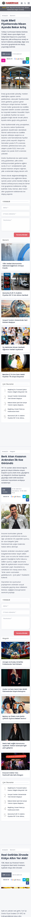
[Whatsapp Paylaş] (27, 58)
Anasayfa (5, 16)
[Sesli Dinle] (3, 60)
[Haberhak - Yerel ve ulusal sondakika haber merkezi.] (10, 3)
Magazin (12, 451)
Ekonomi (12, 16)
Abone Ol (9, 59)
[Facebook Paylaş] (24, 62)
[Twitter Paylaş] (27, 62)
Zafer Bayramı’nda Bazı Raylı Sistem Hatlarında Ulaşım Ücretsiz (15, 9)
